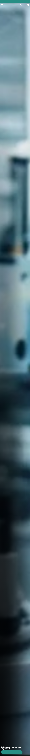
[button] (21, 5)
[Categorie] (2, 5)
